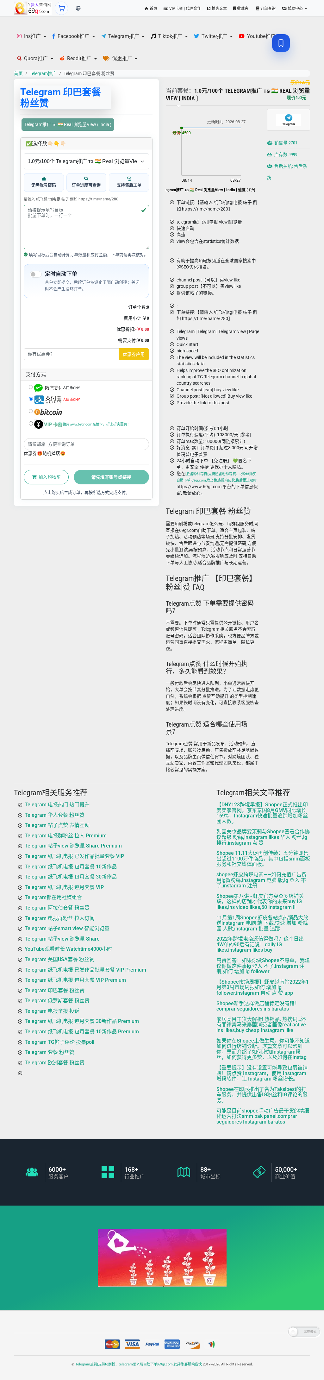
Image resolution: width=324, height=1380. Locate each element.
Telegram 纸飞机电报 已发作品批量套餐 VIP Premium (85, 970)
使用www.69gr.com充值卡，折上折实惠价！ (97, 424)
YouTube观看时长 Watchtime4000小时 (68, 949)
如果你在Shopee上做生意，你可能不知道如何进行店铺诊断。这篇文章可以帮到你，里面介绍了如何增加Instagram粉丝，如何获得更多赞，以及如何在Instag (263, 1049)
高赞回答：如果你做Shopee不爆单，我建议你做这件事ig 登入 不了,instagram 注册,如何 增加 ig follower (263, 965)
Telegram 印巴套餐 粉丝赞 (54, 990)
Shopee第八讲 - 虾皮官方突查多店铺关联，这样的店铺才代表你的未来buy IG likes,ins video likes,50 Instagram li (260, 901)
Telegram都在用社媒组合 (53, 898)
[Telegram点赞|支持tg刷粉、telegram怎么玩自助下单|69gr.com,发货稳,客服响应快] (33, 8)
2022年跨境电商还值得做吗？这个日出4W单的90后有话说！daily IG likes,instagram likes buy (260, 944)
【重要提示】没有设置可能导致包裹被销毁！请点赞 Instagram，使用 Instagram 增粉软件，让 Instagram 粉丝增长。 (262, 1073)
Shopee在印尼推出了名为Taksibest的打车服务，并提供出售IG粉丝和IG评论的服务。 (262, 1094)
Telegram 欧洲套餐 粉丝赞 (54, 1063)
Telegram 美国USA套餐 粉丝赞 (59, 959)
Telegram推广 (43, 73)
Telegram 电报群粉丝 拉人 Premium (66, 836)
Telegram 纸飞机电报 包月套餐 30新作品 (71, 877)
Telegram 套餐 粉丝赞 (49, 1052)
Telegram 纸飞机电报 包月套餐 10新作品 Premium (82, 1032)
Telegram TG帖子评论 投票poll (59, 1042)
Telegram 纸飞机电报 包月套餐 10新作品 (71, 867)
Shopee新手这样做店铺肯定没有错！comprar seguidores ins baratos (258, 1006)
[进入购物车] (61, 8)
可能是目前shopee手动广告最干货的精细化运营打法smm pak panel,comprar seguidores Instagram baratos (262, 1116)
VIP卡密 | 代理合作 (184, 8)
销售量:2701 (285, 143)
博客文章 (219, 8)
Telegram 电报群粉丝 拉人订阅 (60, 918)
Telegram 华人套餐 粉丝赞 (54, 815)
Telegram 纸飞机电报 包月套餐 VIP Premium (75, 980)
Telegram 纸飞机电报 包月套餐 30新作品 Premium (82, 1021)
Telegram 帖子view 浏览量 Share (62, 939)
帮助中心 (295, 8)
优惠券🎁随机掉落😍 (44, 453)
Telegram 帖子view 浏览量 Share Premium (73, 846)
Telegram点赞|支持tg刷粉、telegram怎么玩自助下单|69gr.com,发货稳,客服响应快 (138, 1364)
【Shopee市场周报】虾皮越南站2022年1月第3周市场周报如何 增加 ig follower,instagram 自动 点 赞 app (262, 987)
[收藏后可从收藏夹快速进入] (281, 43)
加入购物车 (49, 477)
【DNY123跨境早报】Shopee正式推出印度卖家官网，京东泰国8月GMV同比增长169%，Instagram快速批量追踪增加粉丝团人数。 (262, 813)
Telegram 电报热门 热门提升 (57, 805)
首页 (153, 8)
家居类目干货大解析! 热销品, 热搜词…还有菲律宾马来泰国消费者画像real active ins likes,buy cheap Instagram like (261, 1024)
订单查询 (267, 8)
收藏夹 (242, 8)
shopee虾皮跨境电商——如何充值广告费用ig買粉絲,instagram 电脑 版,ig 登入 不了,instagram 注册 (261, 880)
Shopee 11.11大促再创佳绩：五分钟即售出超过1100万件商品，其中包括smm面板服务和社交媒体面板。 (263, 858)
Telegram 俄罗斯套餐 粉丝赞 (57, 1001)
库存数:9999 (285, 154)
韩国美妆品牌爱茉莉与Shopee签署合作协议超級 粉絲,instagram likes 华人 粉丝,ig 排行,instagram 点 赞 (263, 837)
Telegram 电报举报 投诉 (52, 1011)
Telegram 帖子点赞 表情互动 (57, 825)
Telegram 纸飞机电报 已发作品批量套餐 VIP (74, 856)
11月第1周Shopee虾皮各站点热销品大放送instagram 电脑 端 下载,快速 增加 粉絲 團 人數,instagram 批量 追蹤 (262, 923)
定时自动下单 (61, 274)
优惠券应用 (134, 354)
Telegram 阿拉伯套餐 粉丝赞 (57, 908)
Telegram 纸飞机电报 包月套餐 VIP (64, 887)
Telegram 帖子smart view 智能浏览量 (67, 928)
